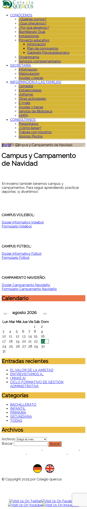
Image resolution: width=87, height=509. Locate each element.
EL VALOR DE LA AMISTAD (31, 370)
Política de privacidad (21, 450)
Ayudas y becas (31, 78)
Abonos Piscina (30, 136)
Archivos (8, 439)
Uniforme (26, 95)
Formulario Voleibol (17, 226)
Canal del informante (47, 454)
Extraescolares (30, 90)
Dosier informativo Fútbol (21, 254)
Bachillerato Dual (32, 32)
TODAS (16, 421)
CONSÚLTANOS (23, 120)
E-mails (24, 103)
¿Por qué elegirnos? (34, 28)
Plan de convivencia (42, 48)
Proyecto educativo (34, 40)
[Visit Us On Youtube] (25, 505)
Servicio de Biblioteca (35, 111)
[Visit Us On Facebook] (59, 501)
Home (6, 145)
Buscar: (7, 444)
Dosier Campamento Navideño (26, 285)
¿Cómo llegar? (30, 128)
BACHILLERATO (23, 405)
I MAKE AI (18, 378)
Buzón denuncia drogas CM (54, 456)
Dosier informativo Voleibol (23, 222)
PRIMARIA (18, 413)
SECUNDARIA (21, 417)
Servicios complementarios (40, 61)
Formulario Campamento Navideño (29, 289)
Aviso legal (13, 454)
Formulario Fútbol (15, 258)
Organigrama (29, 57)
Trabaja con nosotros (35, 132)
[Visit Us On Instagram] (60, 505)
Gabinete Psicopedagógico (48, 53)
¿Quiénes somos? (32, 19)
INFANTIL (18, 409)
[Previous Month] (5, 313)
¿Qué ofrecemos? (33, 23)
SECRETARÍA (20, 65)
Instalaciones (29, 36)
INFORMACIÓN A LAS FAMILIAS (35, 82)
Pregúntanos (28, 124)
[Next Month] (45, 313)
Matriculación (29, 74)
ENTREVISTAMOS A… (27, 374)
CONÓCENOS (21, 15)
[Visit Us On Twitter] (25, 501)
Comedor (26, 86)
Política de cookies (60, 450)
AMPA (23, 116)
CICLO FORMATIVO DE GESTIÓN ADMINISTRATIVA (36, 384)
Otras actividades (32, 99)
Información (36, 44)
